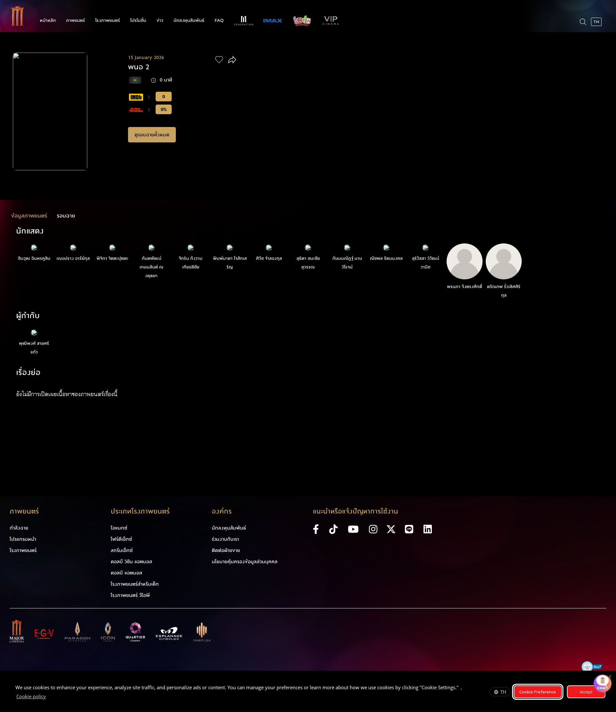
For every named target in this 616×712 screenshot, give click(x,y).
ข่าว (160, 20)
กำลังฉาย (19, 527)
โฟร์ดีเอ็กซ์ (121, 539)
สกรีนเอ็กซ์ (122, 550)
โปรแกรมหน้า (23, 539)
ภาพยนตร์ (75, 20)
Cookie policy (31, 696)
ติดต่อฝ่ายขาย (226, 550)
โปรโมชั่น (138, 20)
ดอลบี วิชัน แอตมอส (131, 561)
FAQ (219, 20)
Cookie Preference (537, 692)
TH (503, 692)
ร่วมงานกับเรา (225, 539)
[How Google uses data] (49, 697)
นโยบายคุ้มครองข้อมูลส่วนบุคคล (245, 561)
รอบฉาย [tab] (66, 216)
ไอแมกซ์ (119, 527)
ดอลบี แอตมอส (126, 572)
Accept (586, 692)
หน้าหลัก (48, 20)
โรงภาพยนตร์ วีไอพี (130, 595)
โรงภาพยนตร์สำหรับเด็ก (135, 584)
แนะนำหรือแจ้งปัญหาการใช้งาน (355, 511)
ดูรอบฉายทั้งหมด (151, 134)
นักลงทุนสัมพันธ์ (189, 20)
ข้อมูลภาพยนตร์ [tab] (29, 216)
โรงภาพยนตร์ (107, 20)
